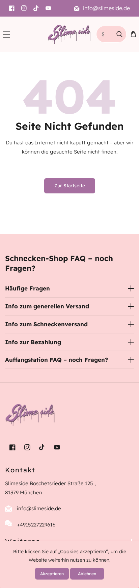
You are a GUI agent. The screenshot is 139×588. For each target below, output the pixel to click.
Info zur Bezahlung (33, 342)
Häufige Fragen (27, 288)
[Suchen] (119, 34)
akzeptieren (52, 573)
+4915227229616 (36, 524)
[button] (6, 34)
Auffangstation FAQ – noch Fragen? (56, 359)
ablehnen (87, 573)
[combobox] (111, 34)
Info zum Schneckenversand (46, 324)
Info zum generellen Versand (47, 306)
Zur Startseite (69, 186)
